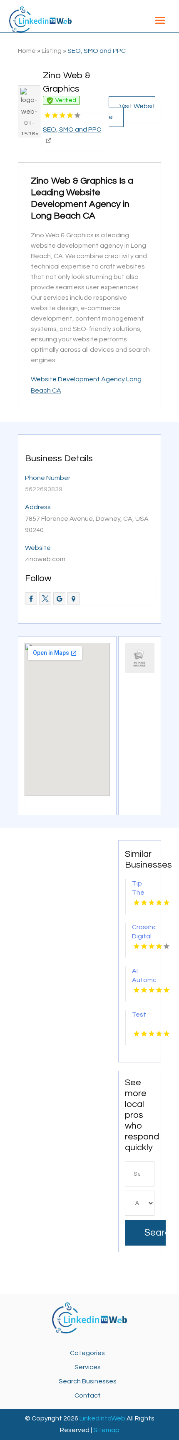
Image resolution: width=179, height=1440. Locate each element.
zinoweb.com (45, 559)
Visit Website (132, 111)
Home (27, 50)
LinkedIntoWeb (102, 1418)
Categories (87, 1353)
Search (155, 1233)
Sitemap (106, 1430)
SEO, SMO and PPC (96, 50)
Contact (88, 1395)
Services (88, 1367)
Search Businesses (88, 1381)
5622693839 (43, 489)
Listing (52, 50)
